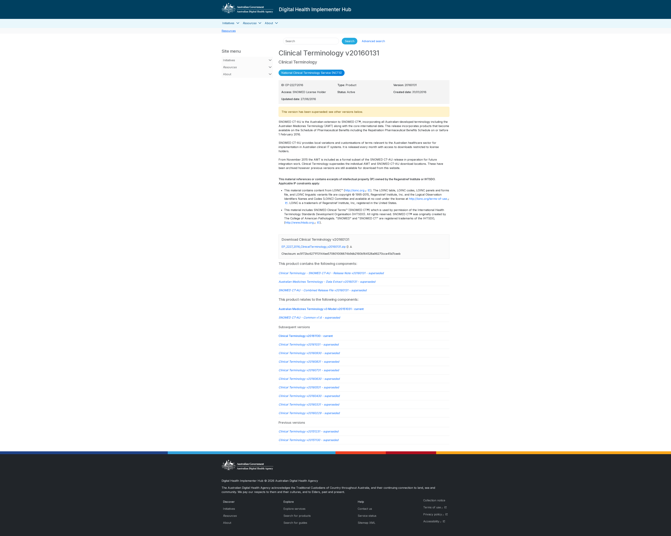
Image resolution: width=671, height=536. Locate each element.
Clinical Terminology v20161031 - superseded (309, 344)
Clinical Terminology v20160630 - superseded (309, 378)
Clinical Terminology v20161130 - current (306, 336)
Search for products (297, 515)
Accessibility (431, 521)
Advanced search (373, 41)
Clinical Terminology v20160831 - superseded (309, 361)
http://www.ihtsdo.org (299, 222)
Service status (367, 515)
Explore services (294, 508)
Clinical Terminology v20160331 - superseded (309, 404)
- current (321, 309)
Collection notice (434, 500)
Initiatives (228, 23)
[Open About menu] (276, 23)
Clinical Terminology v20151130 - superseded (308, 440)
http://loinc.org (354, 190)
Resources (249, 23)
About (269, 23)
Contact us (365, 508)
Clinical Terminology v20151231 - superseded (308, 431)
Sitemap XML (366, 522)
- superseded (331, 273)
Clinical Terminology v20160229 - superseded (309, 413)
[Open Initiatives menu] (238, 23)
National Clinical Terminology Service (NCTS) (311, 73)
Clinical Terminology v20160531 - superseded (309, 387)
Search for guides (295, 522)
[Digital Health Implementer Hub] (247, 9)
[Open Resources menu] (260, 23)
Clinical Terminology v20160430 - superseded (309, 396)
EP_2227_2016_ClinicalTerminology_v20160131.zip (314, 246)
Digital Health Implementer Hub (315, 9)
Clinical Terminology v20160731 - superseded (309, 370)
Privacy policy (432, 514)
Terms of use (432, 507)
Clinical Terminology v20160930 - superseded (309, 353)
